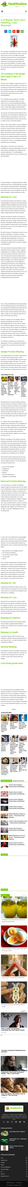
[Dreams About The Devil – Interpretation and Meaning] (4, 844)
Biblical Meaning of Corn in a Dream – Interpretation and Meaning (17, 837)
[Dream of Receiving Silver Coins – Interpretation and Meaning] (4, 822)
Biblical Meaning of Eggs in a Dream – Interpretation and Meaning (17, 815)
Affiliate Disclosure (10, 1182)
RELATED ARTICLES (6, 781)
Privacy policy (19, 1182)
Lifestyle (3, 1162)
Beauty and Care (5, 1176)
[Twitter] (20, 1121)
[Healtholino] (14, 4)
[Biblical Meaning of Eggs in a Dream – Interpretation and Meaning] (4, 815)
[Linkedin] (7, 1121)
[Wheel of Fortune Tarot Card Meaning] (4, 1148)
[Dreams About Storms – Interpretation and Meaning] (4, 830)
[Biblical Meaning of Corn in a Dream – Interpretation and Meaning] (4, 837)
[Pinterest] (12, 1121)
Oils (2, 1171)
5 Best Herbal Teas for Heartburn (17, 1131)
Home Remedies (5, 1169)
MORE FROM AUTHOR (18, 781)
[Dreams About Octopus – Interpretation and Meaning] (4, 808)
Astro (2, 1158)
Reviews (3, 1174)
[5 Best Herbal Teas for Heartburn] (4, 1133)
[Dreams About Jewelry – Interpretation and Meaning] (4, 793)
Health (2, 1164)
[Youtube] (24, 1121)
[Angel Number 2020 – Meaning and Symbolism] (4, 1140)
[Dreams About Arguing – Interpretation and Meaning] (4, 786)
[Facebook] (3, 1121)
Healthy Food (4, 1160)
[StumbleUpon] (16, 1121)
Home (2, 16)
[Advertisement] (14, 169)
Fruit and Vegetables (6, 1167)
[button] (26, 11)
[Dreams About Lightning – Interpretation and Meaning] (4, 801)
